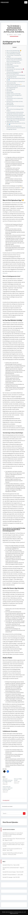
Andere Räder (10, 64)
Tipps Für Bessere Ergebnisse (13, 84)
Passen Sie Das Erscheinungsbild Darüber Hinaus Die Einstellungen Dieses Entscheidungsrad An (14, 60)
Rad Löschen (9, 96)
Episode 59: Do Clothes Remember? (11, 867)
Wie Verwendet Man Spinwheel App (15, 69)
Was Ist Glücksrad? (11, 89)
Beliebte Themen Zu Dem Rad (13, 93)
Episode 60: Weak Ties (8, 865)
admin (11, 34)
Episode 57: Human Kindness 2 (10, 874)
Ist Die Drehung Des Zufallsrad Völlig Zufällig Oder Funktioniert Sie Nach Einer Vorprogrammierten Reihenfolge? (16, 114)
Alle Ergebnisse (10, 104)
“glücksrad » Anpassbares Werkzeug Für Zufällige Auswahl (7, 780)
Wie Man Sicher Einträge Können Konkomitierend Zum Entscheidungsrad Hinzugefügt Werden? (16, 127)
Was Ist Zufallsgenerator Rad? (14, 52)
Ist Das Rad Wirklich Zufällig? (13, 53)
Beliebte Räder (10, 92)
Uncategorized (6, 800)
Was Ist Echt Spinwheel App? (13, 50)
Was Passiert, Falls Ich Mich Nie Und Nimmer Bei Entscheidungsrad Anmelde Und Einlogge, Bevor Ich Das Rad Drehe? (16, 118)
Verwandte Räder (10, 67)
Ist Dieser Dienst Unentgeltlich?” (14, 95)
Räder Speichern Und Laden (13, 121)
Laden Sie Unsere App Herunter (14, 63)
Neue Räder (9, 90)
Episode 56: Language (8, 877)
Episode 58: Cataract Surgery (9, 872)
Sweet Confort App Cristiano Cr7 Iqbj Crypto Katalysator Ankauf (8, 788)
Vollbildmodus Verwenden (13, 66)
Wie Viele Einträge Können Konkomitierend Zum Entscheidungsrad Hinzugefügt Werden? (16, 75)
